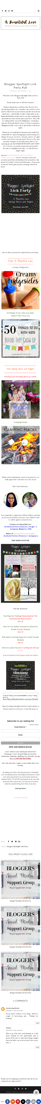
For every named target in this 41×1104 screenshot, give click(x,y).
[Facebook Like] (28, 1101)
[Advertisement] (20, 55)
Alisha (8, 1028)
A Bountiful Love (15, 1092)
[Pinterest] (18, 1101)
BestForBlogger (31, 1092)
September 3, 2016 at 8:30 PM (14, 1010)
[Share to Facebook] (8, 841)
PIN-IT (20, 650)
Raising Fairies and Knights (24, 533)
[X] (23, 1101)
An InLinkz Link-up (20, 797)
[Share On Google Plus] (19, 841)
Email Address (20, 727)
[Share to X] (12, 841)
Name (20, 735)
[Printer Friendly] (33, 1101)
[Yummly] (12, 1101)
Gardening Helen (12, 1008)
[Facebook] (7, 1101)
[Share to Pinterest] (15, 841)
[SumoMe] (38, 1101)
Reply (37, 1023)
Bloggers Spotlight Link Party (17, 846)
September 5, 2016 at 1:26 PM (14, 1030)
